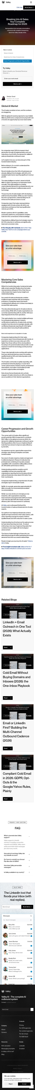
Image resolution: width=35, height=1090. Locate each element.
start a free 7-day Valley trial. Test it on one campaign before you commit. (16, 229)
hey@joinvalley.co (11, 1002)
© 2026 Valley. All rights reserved (17, 1065)
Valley (5, 505)
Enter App (19, 7)
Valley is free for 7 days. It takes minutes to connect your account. (16, 548)
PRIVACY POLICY (17, 1068)
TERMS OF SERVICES (17, 1071)
